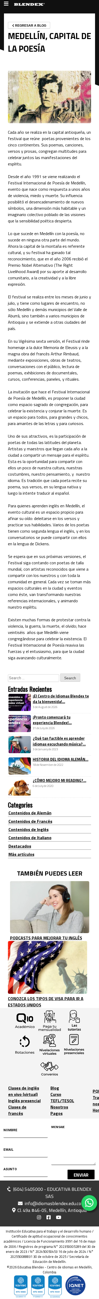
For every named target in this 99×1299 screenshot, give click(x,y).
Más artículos (21, 854)
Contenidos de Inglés (28, 829)
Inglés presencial (24, 1100)
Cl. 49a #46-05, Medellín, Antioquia (51, 1210)
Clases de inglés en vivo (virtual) (23, 1091)
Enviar (81, 1174)
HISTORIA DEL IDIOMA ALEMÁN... (60, 759)
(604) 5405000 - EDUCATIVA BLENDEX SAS (51, 1193)
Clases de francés (17, 1110)
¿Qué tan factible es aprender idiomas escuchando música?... (59, 741)
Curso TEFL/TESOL (62, 1097)
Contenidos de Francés (30, 821)
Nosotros (59, 1107)
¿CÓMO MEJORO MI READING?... (59, 781)
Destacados (19, 846)
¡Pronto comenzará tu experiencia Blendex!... (52, 720)
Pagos (56, 1113)
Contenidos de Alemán (29, 813)
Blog (54, 1088)
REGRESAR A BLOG (30, 25)
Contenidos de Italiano (29, 837)
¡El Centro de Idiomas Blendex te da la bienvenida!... (61, 699)
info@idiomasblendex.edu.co (53, 1203)
